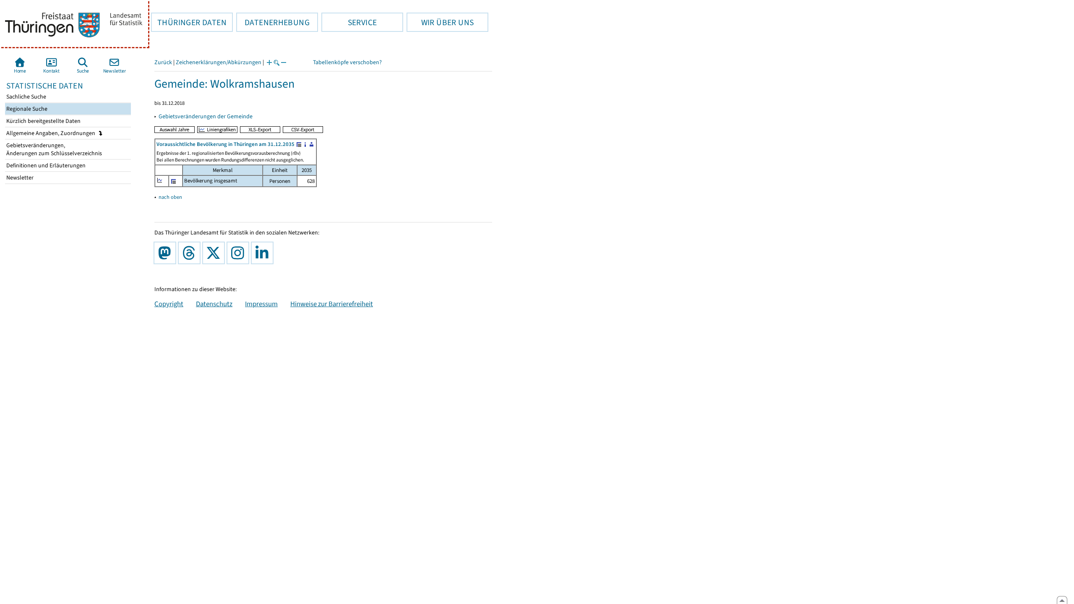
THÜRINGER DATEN (189, 22)
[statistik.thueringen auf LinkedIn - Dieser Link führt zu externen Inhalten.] (264, 252)
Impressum (261, 303)
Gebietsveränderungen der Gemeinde (206, 116)
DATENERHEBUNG (273, 22)
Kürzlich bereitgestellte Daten (43, 121)
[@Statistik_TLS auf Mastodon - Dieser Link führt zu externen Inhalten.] (166, 252)
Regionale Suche (26, 109)
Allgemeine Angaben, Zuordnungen (51, 133)
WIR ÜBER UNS (440, 22)
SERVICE (349, 22)
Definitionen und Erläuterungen (45, 165)
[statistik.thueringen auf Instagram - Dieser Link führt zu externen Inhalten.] (239, 252)
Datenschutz (214, 303)
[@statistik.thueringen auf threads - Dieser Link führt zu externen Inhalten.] (191, 252)
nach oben (170, 196)
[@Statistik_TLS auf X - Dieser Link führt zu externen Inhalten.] (215, 252)
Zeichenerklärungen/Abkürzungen (218, 62)
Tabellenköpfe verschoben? (347, 62)
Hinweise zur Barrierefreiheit (331, 303)
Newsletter (19, 178)
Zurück (163, 62)
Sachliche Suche (25, 97)
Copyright (168, 303)
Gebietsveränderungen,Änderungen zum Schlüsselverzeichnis (53, 149)
